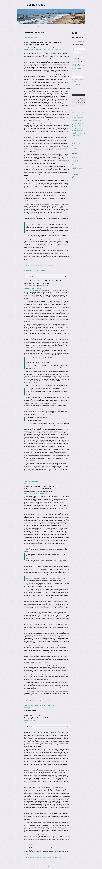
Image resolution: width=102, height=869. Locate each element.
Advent (77, 115)
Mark (76, 130)
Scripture (40, 857)
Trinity (78, 136)
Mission (78, 130)
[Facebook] (76, 33)
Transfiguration (74, 136)
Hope (45, 476)
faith (73, 123)
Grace (74, 125)
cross (79, 120)
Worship (39, 265)
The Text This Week (77, 143)
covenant (76, 120)
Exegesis (34, 857)
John (81, 127)
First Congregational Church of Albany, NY (46, 713)
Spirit (78, 135)
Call (75, 117)
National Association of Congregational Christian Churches (78, 147)
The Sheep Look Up (31, 481)
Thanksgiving (52, 265)
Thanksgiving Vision (31, 37)
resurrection (81, 133)
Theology (44, 857)
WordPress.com (49, 866)
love (73, 130)
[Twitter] (73, 33)
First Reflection (35, 5)
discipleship (74, 121)
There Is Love (74, 157)
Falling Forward (75, 160)
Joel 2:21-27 (27, 288)
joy (73, 128)
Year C (42, 265)
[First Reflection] (51, 16)
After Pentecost (30, 265)
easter (79, 121)
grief (77, 125)
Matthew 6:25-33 (36, 288)
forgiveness (77, 123)
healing (80, 125)
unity (80, 136)
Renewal (76, 133)
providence (37, 700)
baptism (73, 117)
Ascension (81, 115)
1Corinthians (74, 115)
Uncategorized (48, 857)
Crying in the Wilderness (76, 61)
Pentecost (82, 132)
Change (78, 117)
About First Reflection (32, 26)
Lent (75, 128)
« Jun (73, 108)
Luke (33, 265)
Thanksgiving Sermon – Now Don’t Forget (39, 705)
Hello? (73, 64)
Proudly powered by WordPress (30, 866)
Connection (74, 118)
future (82, 123)
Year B (40, 476)
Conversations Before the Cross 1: (78, 161)
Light (77, 128)
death (81, 120)
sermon (74, 135)
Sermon (36, 265)
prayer (73, 133)
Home (25, 26)
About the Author (41, 26)
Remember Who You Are (76, 156)
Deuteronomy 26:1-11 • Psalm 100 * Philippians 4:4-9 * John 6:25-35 (42, 49)
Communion (81, 117)
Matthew (34, 476)
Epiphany (83, 121)
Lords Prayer (80, 128)
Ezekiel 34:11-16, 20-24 (30, 493)
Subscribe (77, 52)
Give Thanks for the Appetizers (35, 270)
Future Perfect (74, 68)
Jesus (79, 127)
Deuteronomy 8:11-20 (30, 720)
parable (77, 132)
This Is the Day (74, 69)
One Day (73, 158)
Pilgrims (48, 265)
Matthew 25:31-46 (43, 493)
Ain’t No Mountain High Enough (77, 65)
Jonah (83, 127)
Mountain (81, 130)
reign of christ (42, 700)
